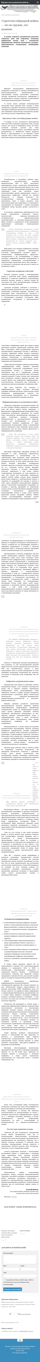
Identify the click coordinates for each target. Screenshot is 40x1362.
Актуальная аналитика (10, 15)
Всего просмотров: (8, 1322)
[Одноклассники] (21, 1357)
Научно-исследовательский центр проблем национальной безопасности (15, 2)
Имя (5, 1266)
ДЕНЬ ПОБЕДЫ (25, 1231)
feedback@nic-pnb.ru (26, 1331)
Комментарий (8, 1253)
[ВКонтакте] (18, 1357)
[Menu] (37, 2)
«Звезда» (14, 1197)
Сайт (5, 1272)
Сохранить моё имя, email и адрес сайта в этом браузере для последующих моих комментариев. (18, 1282)
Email (23, 1266)
